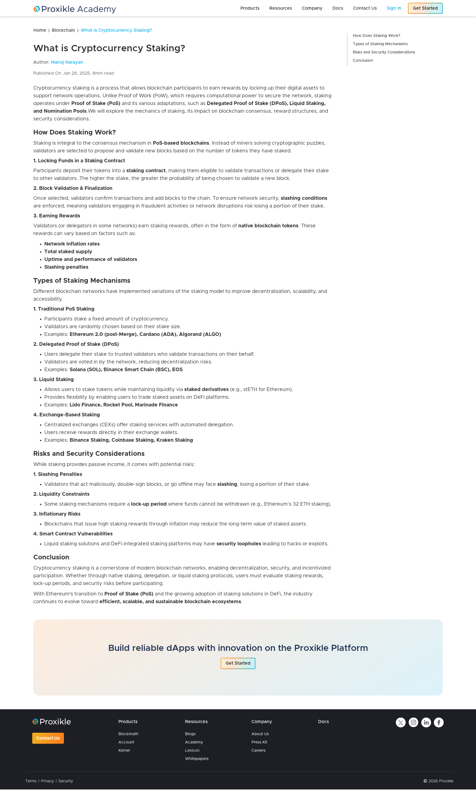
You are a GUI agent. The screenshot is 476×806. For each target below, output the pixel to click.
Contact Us (48, 738)
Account (126, 742)
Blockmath (128, 734)
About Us (260, 734)
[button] (250, 8)
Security (65, 781)
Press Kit (259, 742)
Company (261, 721)
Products (127, 721)
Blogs (190, 734)
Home (39, 30)
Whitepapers (197, 759)
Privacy (47, 781)
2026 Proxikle (441, 781)
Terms (31, 781)
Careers (258, 751)
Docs (323, 721)
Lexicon (192, 751)
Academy (194, 742)
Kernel (124, 751)
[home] (116, 10)
